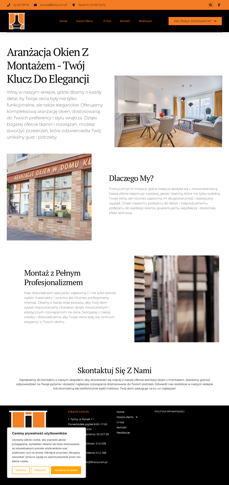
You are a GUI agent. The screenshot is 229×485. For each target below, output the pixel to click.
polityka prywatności (169, 411)
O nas (107, 21)
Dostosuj (21, 470)
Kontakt (125, 21)
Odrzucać (40, 470)
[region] (46, 452)
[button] (210, 5)
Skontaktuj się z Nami (114, 370)
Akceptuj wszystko (66, 470)
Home (63, 21)
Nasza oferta (84, 21)
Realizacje (145, 21)
